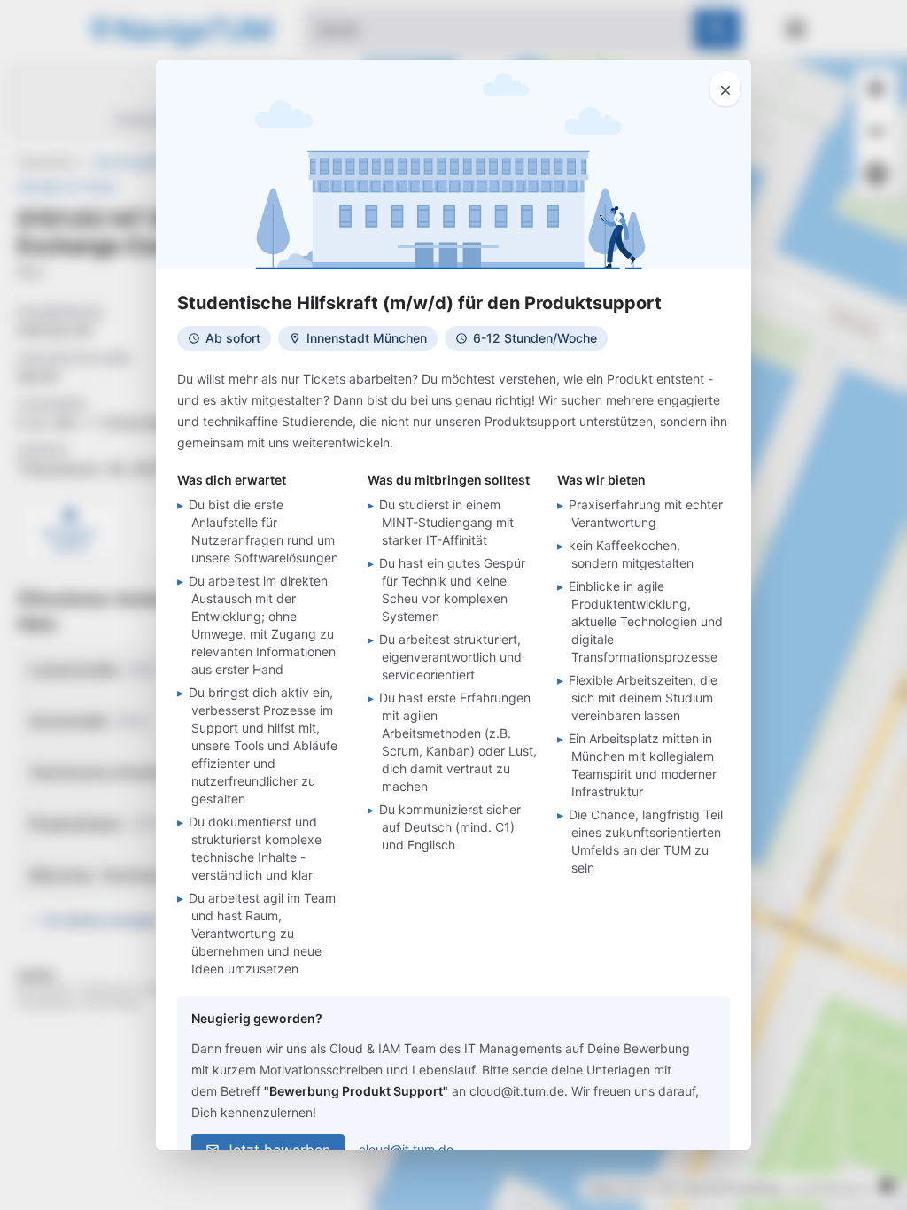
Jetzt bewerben (277, 1150)
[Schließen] (725, 88)
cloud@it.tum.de (406, 1149)
